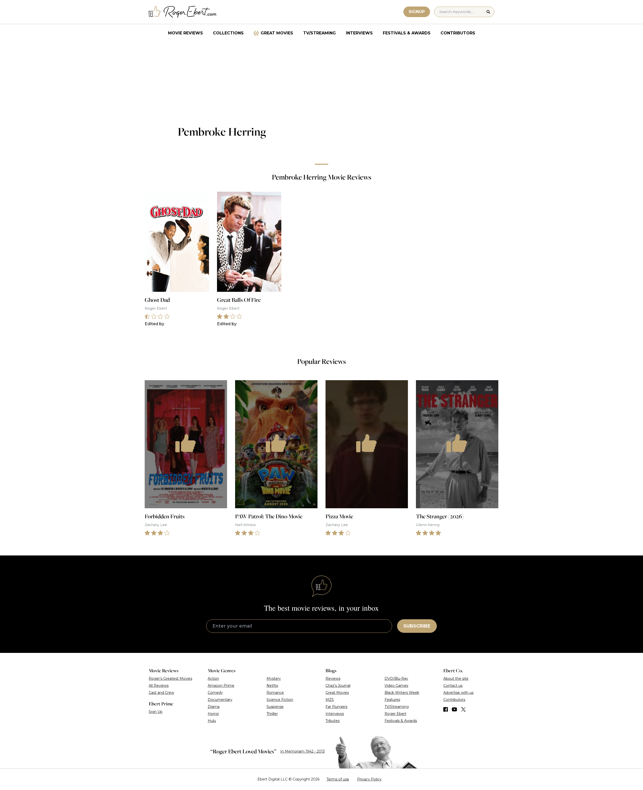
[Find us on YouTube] (454, 709)
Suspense (275, 706)
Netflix (272, 685)
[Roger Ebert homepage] (183, 12)
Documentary (220, 699)
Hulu (212, 720)
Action (213, 678)
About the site (455, 678)
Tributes (333, 720)
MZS (330, 699)
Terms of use (338, 779)
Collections (228, 33)
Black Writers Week (402, 692)
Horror (213, 713)
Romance (275, 692)
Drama (214, 706)
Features (392, 699)
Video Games (396, 685)
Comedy (215, 692)
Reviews (333, 678)
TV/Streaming (319, 33)
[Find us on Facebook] (445, 709)
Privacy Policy (369, 779)
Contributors (458, 33)
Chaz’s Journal (338, 685)
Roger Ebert (395, 713)
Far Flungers (336, 706)
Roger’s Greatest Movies (170, 678)
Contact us (452, 685)
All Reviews (159, 685)
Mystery (273, 678)
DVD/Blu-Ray (396, 678)
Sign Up (156, 711)
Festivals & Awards (407, 33)
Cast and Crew (161, 692)
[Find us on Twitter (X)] (463, 709)
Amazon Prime (221, 685)
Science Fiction (279, 699)
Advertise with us (458, 692)
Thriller (272, 713)
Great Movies (277, 33)
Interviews (359, 33)
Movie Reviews (185, 33)
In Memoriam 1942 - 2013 (302, 751)
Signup (417, 11)
